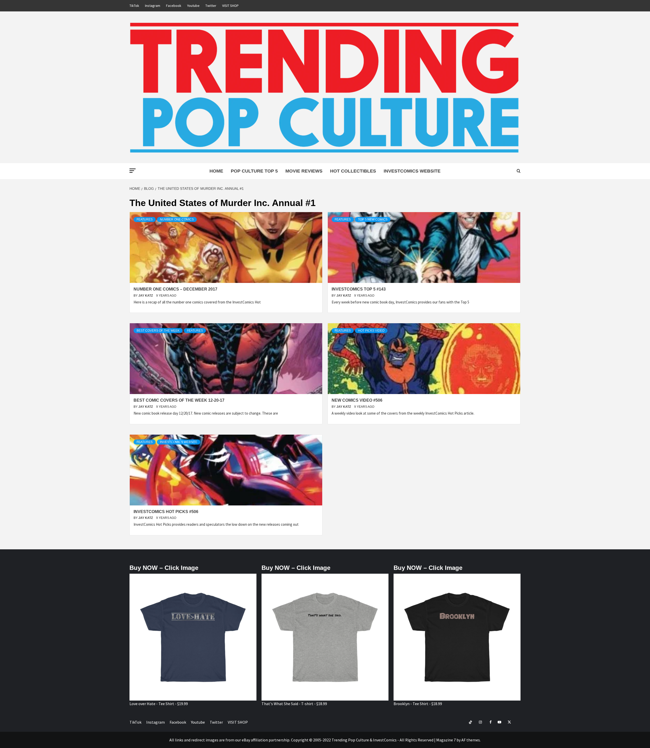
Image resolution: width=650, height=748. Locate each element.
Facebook (173, 5)
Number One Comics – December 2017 (175, 289)
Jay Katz (146, 295)
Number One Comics (177, 219)
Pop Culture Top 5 (254, 171)
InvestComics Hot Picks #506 (166, 511)
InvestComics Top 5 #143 (359, 289)
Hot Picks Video (371, 330)
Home (216, 171)
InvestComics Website (412, 171)
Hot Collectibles (353, 171)
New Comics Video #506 (357, 400)
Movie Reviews (303, 171)
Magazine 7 (446, 739)
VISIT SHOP (230, 5)
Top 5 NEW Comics (372, 219)
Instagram (152, 5)
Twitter (210, 5)
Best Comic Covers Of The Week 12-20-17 (179, 400)
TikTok (134, 5)
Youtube (193, 5)
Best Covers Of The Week (158, 330)
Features (145, 219)
